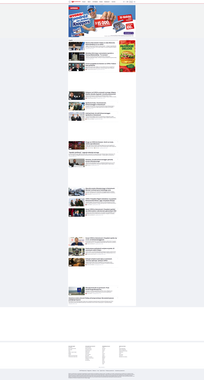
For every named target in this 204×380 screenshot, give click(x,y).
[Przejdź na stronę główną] (70, 2)
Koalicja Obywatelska (122, 348)
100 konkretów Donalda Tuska (72, 356)
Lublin (103, 363)
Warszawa (103, 348)
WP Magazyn (70, 347)
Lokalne (103, 347)
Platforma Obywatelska (122, 349)
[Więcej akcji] (117, 42)
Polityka (113, 1)
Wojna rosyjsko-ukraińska (72, 348)
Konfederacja (121, 352)
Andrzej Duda (87, 352)
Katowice (103, 361)
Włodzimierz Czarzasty (88, 356)
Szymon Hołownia (88, 354)
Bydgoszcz (103, 356)
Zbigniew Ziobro (87, 350)
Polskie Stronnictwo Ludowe (123, 350)
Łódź (103, 352)
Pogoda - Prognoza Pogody (72, 352)
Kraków (103, 350)
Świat (89, 1)
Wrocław (103, 349)
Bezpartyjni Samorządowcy (123, 356)
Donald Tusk (87, 353)
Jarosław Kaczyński (88, 347)
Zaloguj (131, 1)
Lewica (120, 353)
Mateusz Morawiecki (88, 348)
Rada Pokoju (70, 349)
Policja (69, 350)
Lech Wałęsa (87, 359)
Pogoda (101, 1)
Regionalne (106, 1)
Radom (103, 360)
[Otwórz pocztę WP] (124, 2)
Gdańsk (103, 355)
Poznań (103, 354)
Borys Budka (87, 355)
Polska (83, 1)
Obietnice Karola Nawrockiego (72, 355)
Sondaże (69, 354)
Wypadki (69, 353)
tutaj (89, 377)
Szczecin (103, 353)
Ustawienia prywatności (120, 370)
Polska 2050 (121, 355)
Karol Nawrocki (87, 360)
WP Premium (95, 1)
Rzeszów (103, 362)
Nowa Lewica (121, 354)
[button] (127, 1)
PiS (119, 347)
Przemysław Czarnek (88, 349)
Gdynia (103, 359)
